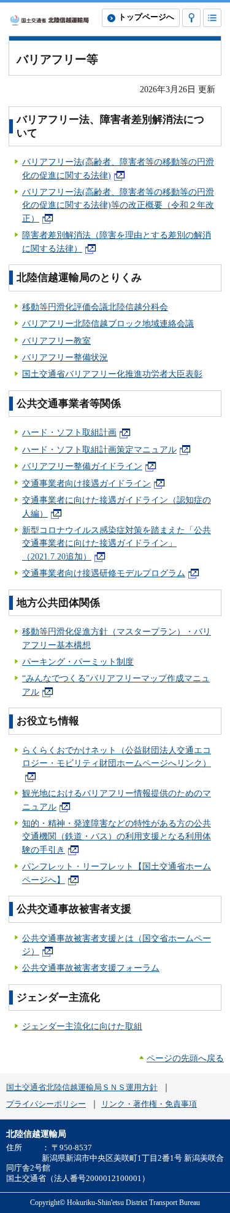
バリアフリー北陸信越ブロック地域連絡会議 (108, 323)
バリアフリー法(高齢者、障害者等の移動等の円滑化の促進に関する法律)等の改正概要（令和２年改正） (118, 205)
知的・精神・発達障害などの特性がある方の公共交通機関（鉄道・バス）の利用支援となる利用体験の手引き (116, 836)
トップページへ (146, 17)
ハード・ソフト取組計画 (69, 432)
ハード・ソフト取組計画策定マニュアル (99, 449)
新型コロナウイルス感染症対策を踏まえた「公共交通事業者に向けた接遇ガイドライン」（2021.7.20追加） (116, 543)
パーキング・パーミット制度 (78, 661)
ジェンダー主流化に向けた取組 (82, 1026)
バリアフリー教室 (56, 341)
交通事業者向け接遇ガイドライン (86, 483)
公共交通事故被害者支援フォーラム (90, 968)
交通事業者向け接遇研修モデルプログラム (103, 573)
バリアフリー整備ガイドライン (82, 466)
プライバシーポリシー (46, 1104)
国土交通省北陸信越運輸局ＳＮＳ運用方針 (82, 1087)
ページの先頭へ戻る (185, 1058)
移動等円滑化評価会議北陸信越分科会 (95, 307)
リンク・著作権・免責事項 (149, 1104)
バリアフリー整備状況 (65, 357)
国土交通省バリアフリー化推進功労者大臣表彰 (112, 374)
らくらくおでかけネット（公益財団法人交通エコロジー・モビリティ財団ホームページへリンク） (116, 756)
